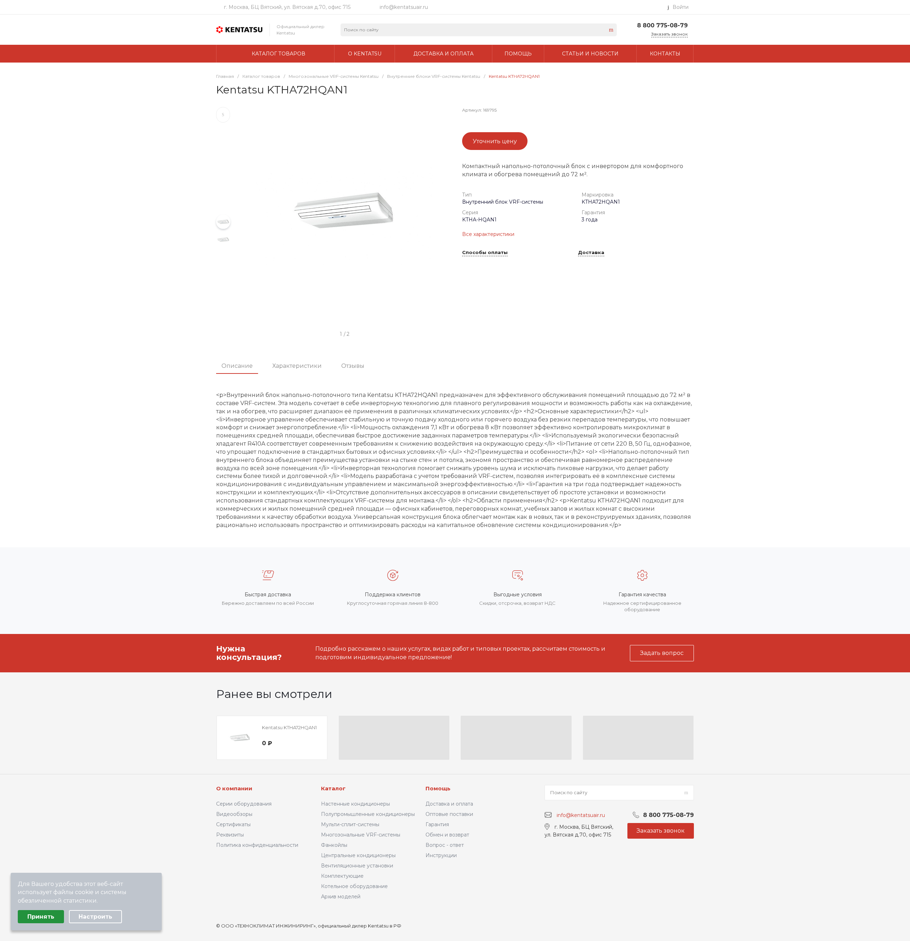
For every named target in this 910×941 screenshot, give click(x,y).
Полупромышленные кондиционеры (368, 814)
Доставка (591, 252)
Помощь (437, 788)
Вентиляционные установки (357, 865)
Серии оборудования (244, 804)
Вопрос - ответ (444, 845)
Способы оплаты (485, 252)
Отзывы (352, 365)
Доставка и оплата (449, 804)
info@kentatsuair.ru (404, 7)
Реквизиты (230, 835)
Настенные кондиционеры (355, 804)
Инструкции (441, 855)
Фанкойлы (334, 845)
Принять (40, 916)
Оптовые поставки (449, 814)
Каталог (333, 788)
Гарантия (437, 824)
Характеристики (297, 365)
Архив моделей (340, 896)
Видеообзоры (234, 814)
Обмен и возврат (447, 835)
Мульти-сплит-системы (350, 824)
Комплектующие (342, 876)
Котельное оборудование (354, 886)
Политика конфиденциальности (257, 845)
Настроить (95, 916)
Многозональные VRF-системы (360, 835)
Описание (237, 365)
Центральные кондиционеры (358, 855)
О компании (234, 788)
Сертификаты (233, 824)
